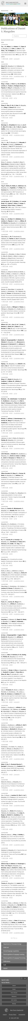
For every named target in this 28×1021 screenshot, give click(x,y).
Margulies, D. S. (7, 48)
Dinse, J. (9, 570)
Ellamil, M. (4, 293)
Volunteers (14, 996)
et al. (24, 88)
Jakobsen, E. (4, 438)
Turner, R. (3, 907)
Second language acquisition (11, 951)
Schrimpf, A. (11, 166)
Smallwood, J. (5, 146)
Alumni (5, 968)
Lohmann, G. (4, 920)
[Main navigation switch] (25, 3)
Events (14, 989)
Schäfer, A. (4, 572)
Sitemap (14, 1003)
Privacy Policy (12, 1014)
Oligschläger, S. (5, 236)
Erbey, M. (10, 258)
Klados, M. (16, 438)
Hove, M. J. (4, 903)
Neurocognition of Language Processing (14, 958)
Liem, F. (18, 164)
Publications (6, 961)
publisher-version (19, 76)
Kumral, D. (13, 164)
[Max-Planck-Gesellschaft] (7, 1010)
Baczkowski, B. (17, 236)
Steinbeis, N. (4, 850)
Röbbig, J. (9, 273)
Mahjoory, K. (4, 166)
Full (16, 98)
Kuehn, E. (3, 570)
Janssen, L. (10, 162)
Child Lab (6, 947)
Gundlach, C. (4, 905)
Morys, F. (3, 162)
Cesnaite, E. (16, 162)
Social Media (5, 982)
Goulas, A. (12, 144)
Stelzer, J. (10, 903)
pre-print (17, 59)
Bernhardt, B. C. (20, 146)
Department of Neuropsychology (12, 944)
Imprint (5, 1014)
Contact (14, 985)
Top (25, 978)
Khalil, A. (9, 307)
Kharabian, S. (12, 254)
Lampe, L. (21, 256)
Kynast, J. (16, 690)
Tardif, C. (3, 748)
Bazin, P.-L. (12, 276)
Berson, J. (10, 782)
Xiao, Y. (3, 795)
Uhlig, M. (5, 256)
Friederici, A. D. (14, 797)
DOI (12, 59)
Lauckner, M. (20, 289)
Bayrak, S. (3, 307)
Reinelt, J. (10, 256)
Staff (4, 965)
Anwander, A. (4, 276)
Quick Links (5, 980)
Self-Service (14, 1000)
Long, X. (21, 570)
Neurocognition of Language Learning (13, 954)
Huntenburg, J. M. (12, 291)
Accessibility (22, 1014)
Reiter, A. (16, 256)
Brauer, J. (8, 795)
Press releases (14, 992)
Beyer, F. (22, 162)
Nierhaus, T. (17, 903)
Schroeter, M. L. (15, 674)
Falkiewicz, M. (20, 66)
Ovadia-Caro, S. (21, 309)
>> (16, 938)
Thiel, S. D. (23, 903)
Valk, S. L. (3, 142)
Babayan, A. (4, 258)
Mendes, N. (4, 289)
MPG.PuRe (5, 59)
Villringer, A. (4, 309)
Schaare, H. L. (4, 254)
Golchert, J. (4, 291)
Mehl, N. (23, 164)
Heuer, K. (19, 125)
